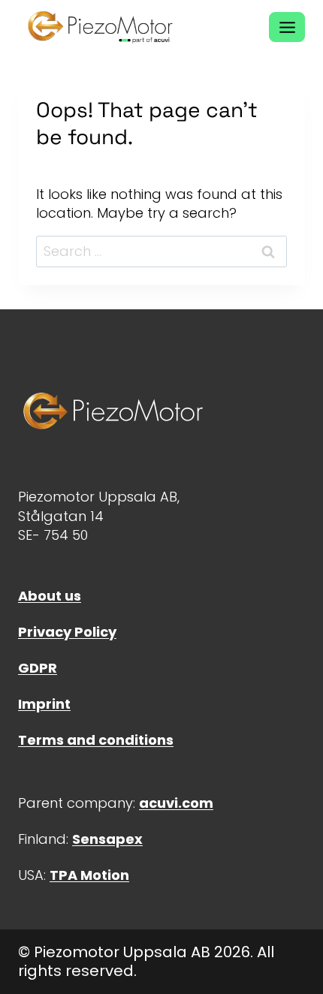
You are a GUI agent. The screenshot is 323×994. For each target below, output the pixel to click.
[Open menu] (287, 27)
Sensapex (107, 839)
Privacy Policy (67, 631)
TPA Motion (89, 875)
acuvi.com (176, 803)
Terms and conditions (96, 739)
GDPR (37, 667)
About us (49, 595)
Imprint (44, 703)
